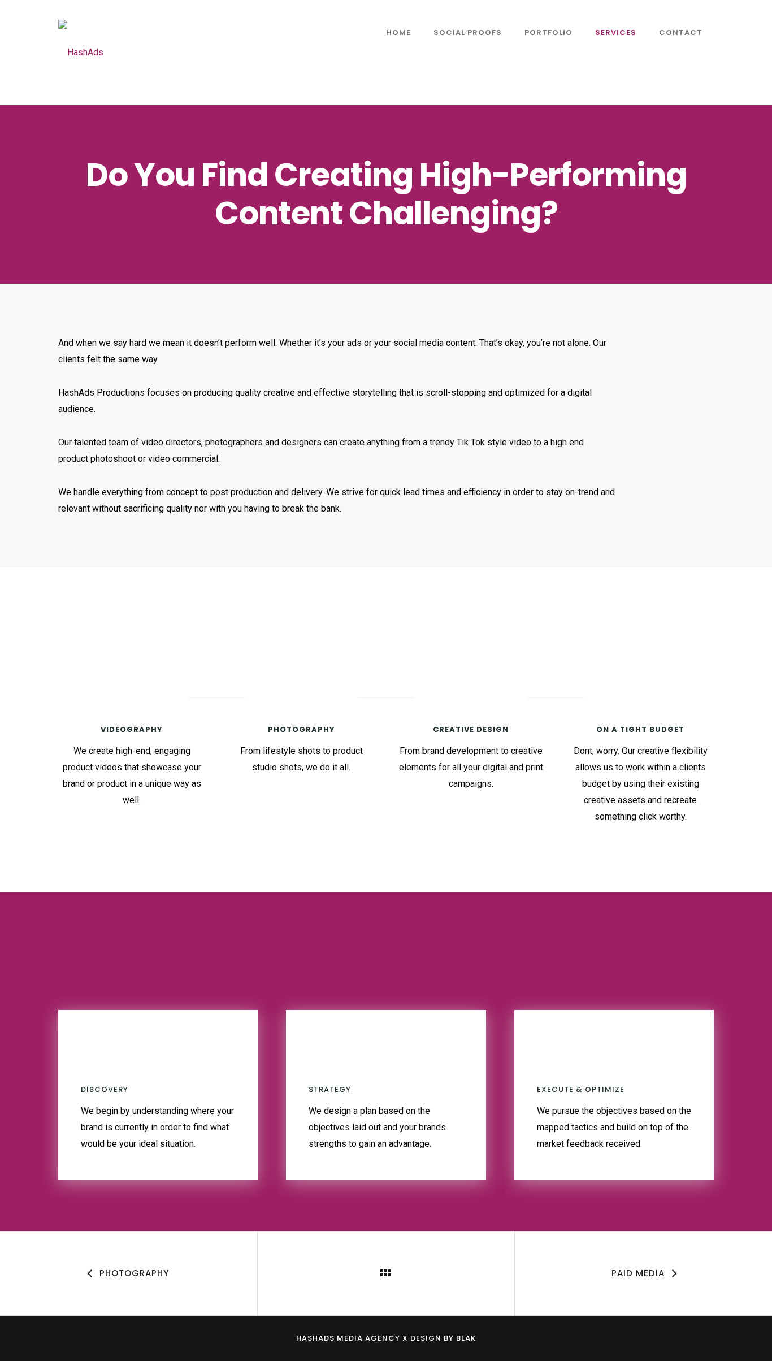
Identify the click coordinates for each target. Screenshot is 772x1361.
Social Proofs (467, 32)
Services (615, 32)
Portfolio (548, 32)
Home (398, 32)
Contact (680, 32)
